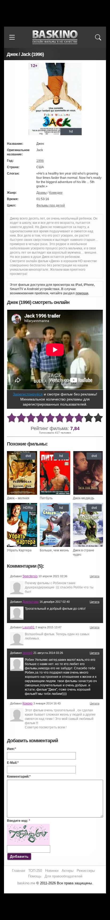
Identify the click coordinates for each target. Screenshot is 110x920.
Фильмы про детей (50, 205)
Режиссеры (86, 871)
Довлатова (30, 602)
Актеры (67, 871)
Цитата (94, 576)
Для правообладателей (63, 876)
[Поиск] (98, 37)
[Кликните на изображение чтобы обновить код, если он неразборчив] (28, 826)
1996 (40, 161)
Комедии (55, 193)
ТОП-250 (35, 871)
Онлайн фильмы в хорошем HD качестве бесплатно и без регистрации (55, 37)
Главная (18, 871)
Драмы (41, 193)
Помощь (34, 876)
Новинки (51, 871)
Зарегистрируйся (28, 394)
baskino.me (26, 883)
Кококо (27, 703)
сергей (27, 653)
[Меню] (12, 37)
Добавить (19, 856)
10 (98, 418)
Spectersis (30, 576)
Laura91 (28, 627)
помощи (82, 293)
